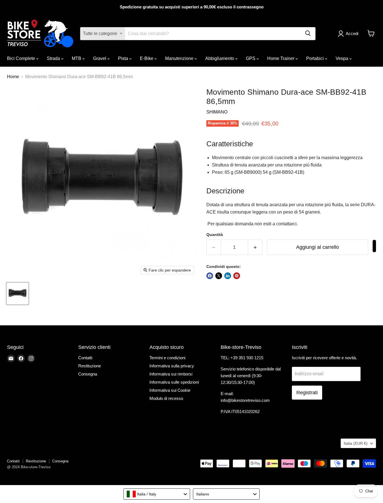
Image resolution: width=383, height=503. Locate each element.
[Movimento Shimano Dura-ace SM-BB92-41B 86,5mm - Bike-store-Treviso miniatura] (17, 293)
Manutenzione (180, 58)
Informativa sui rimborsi (170, 374)
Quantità (214, 234)
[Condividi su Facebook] (209, 275)
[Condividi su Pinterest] (236, 275)
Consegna (87, 374)
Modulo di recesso (166, 398)
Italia (356, 443)
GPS (251, 58)
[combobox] (156, 494)
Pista (123, 58)
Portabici (315, 58)
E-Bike (147, 58)
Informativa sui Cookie (169, 390)
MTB (77, 58)
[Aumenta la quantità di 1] (255, 247)
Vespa (342, 58)
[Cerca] (307, 33)
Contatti (85, 357)
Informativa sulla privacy (171, 365)
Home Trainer (281, 58)
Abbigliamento (220, 58)
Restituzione (89, 365)
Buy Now (374, 246)
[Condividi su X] (218, 275)
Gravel (100, 58)
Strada (54, 58)
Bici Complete (21, 58)
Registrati (307, 392)
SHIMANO (216, 112)
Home (13, 76)
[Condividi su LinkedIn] (227, 275)
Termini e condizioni (167, 357)
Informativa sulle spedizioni (174, 382)
